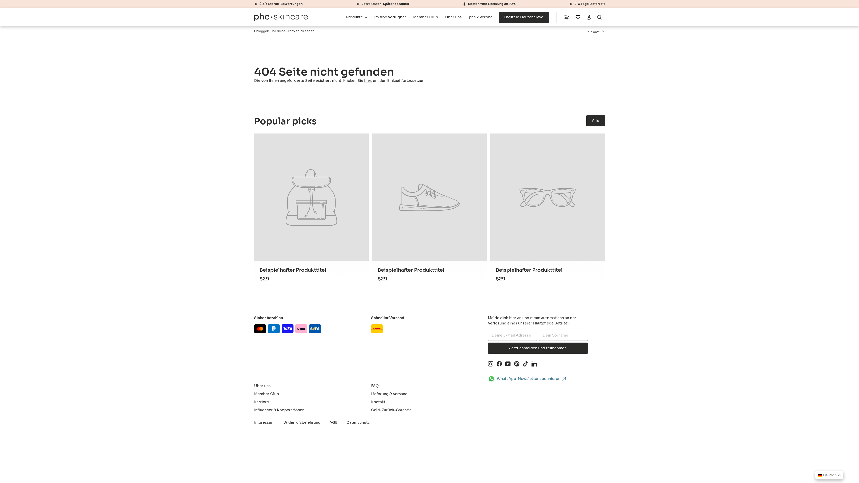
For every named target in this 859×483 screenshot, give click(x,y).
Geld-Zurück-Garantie (391, 410)
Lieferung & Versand (389, 394)
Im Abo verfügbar (390, 17)
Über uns (453, 17)
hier (367, 80)
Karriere (261, 402)
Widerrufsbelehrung (302, 422)
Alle (595, 120)
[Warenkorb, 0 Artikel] (566, 17)
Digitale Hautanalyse (523, 17)
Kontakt (378, 402)
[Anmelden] (588, 17)
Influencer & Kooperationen (279, 410)
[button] (829, 475)
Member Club (425, 17)
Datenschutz (358, 422)
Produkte (355, 17)
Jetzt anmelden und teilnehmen (538, 348)
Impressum (264, 422)
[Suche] (599, 17)
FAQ (375, 385)
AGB (334, 422)
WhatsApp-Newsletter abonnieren (528, 378)
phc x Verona (480, 17)
